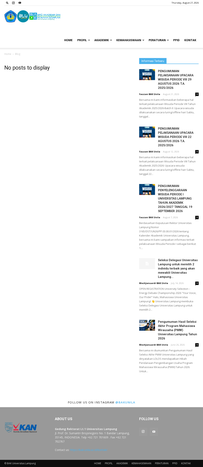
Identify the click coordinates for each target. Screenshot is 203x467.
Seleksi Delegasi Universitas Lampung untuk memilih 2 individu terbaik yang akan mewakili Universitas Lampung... (178, 268)
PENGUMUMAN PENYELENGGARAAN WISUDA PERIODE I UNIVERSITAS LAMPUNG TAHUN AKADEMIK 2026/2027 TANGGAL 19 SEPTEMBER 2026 (175, 198)
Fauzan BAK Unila (149, 94)
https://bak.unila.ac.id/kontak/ (88, 450)
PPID (176, 40)
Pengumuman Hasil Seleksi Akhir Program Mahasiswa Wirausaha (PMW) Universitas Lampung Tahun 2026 (177, 330)
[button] (7, 2)
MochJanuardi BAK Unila (153, 283)
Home (7, 54)
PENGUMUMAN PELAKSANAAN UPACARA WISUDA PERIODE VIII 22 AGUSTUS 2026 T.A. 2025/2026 (175, 137)
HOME (68, 40)
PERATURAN (157, 40)
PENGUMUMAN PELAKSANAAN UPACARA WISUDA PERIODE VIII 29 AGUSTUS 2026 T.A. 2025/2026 (175, 79)
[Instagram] (13, 3)
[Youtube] (20, 3)
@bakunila (125, 402)
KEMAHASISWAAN (128, 40)
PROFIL (82, 40)
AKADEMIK (101, 40)
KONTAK (190, 40)
